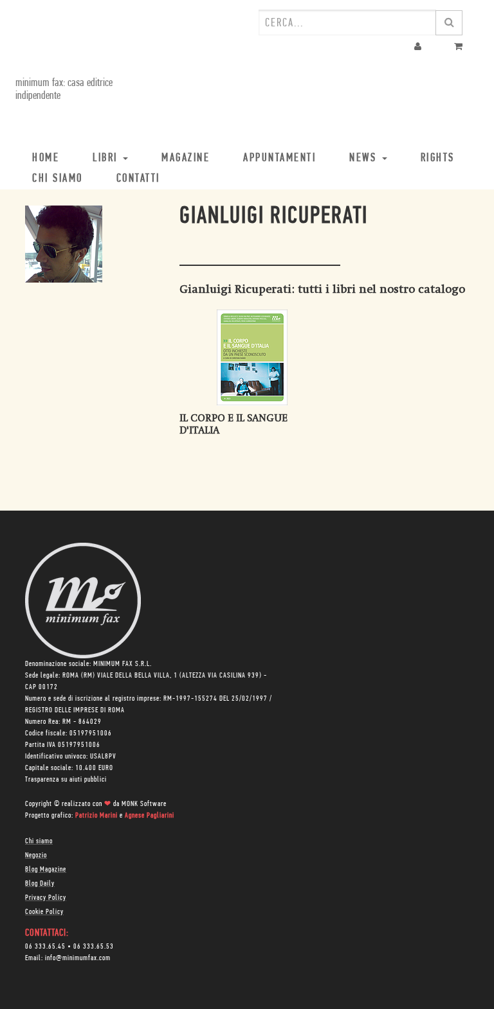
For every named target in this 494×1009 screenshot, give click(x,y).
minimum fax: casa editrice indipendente (64, 90)
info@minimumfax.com (78, 958)
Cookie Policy (44, 912)
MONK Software (144, 804)
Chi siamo (39, 841)
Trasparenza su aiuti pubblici (66, 780)
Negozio (36, 855)
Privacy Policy (45, 898)
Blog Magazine (45, 869)
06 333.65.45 (45, 947)
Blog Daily (40, 884)
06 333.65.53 (93, 947)
